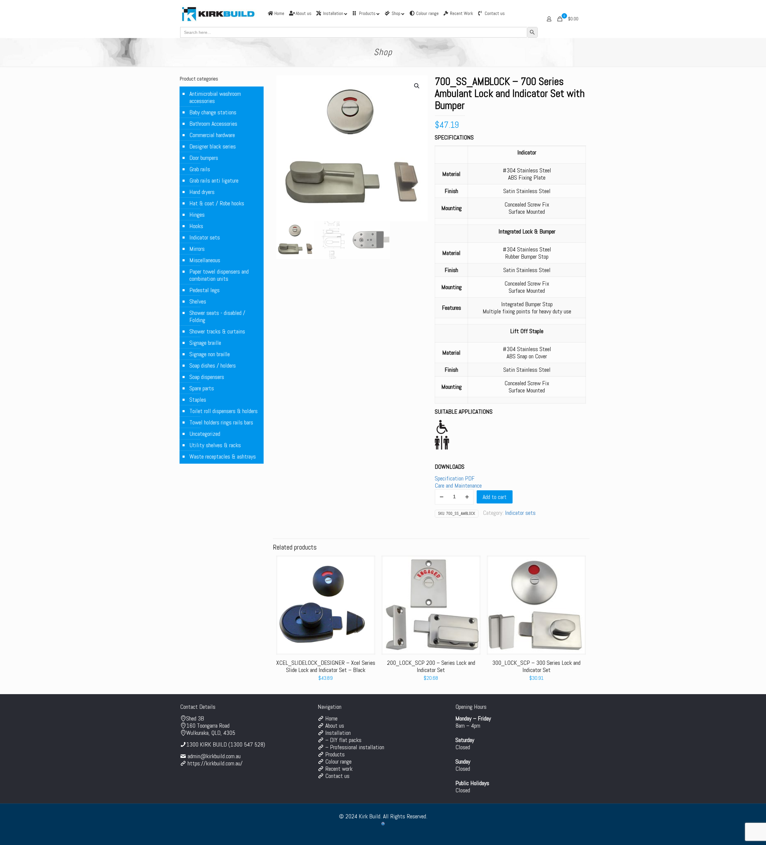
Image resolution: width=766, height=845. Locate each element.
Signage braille (205, 343)
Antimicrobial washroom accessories (215, 97)
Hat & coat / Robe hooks (216, 203)
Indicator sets (520, 513)
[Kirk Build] (218, 13)
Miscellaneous (204, 260)
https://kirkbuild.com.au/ (215, 763)
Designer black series (212, 146)
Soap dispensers (206, 377)
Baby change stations (212, 112)
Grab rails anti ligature (213, 180)
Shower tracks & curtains (217, 331)
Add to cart (495, 497)
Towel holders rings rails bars (221, 422)
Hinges (197, 215)
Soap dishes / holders (212, 365)
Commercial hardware (212, 135)
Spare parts (201, 388)
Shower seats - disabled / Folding (217, 316)
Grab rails (199, 169)
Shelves (197, 301)
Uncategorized (204, 434)
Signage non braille (209, 354)
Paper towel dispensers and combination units (219, 275)
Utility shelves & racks (215, 445)
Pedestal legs (204, 290)
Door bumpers (203, 158)
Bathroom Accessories (213, 124)
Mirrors (197, 249)
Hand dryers (202, 192)
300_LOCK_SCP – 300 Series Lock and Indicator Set (536, 666)
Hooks (196, 226)
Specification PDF (455, 478)
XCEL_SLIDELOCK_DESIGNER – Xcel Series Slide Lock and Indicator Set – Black (325, 666)
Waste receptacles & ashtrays (222, 456)
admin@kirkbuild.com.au (214, 756)
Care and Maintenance (458, 485)
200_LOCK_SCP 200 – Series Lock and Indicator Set (431, 666)
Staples (197, 399)
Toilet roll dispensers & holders (223, 411)
